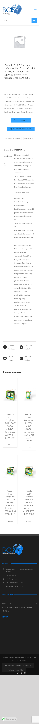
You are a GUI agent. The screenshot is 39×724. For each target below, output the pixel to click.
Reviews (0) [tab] (7, 165)
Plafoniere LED (28, 138)
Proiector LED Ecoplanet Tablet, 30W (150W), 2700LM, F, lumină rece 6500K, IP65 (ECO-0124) (28, 502)
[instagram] (25, 673)
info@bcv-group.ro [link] (12, 579)
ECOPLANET (17, 138)
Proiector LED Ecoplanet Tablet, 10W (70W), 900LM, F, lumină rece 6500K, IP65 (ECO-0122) (10, 502)
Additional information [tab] (8, 157)
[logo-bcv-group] (12, 5)
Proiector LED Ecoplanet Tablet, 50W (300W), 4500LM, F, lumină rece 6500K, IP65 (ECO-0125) (10, 426)
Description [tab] (8, 150)
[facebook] (14, 673)
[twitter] (18, 673)
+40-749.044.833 (11, 575)
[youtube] (21, 673)
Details (11, 445)
